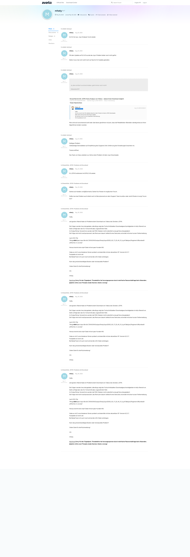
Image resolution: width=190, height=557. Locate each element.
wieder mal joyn (67, 29)
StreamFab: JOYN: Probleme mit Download (75, 165)
